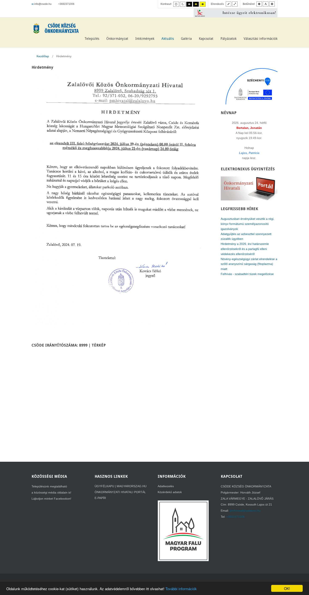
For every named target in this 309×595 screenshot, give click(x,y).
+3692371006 (235, 516)
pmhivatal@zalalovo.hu (245, 510)
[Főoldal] (75, 39)
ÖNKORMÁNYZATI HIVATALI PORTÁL (120, 492)
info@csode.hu (43, 4)
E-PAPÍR (100, 498)
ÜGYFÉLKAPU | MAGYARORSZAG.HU (121, 486)
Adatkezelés (166, 486)
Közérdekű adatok (170, 492)
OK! (287, 588)
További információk (181, 588)
